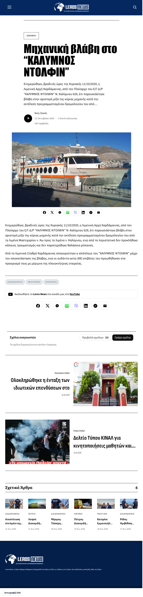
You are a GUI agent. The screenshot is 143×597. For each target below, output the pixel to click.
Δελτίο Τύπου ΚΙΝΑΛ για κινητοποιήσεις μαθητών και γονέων (102, 442)
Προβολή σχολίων (95, 337)
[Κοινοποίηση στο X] (52, 212)
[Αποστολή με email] (98, 212)
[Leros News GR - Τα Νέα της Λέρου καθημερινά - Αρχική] (71, 7)
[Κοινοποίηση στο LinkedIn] (83, 212)
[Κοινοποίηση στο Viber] (75, 212)
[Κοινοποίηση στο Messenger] (60, 212)
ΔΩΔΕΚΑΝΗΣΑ (31, 35)
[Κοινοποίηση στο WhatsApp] (67, 212)
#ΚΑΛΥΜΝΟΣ (34, 282)
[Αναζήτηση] (135, 7)
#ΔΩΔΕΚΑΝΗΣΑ (15, 282)
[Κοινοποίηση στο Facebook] (44, 212)
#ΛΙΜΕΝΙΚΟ (51, 282)
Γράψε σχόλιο (123, 337)
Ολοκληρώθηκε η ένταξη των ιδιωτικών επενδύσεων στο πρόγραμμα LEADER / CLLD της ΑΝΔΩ (39, 384)
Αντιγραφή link (12, 593)
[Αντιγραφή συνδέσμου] (91, 212)
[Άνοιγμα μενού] (9, 7)
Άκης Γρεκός (41, 113)
